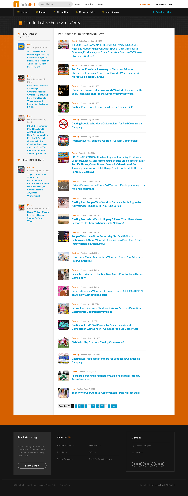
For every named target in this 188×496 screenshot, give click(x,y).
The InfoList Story (64, 445)
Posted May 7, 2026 (89, 321)
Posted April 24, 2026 (90, 355)
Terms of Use (65, 485)
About (78, 4)
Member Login (165, 4)
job (73, 389)
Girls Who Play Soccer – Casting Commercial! (98, 342)
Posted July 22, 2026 (90, 137)
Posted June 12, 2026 (90, 198)
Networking (62, 12)
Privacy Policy (51, 485)
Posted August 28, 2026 (38, 208)
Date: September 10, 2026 (36, 120)
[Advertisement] (159, 73)
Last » (114, 406)
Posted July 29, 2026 (90, 120)
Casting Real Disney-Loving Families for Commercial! (102, 107)
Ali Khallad (170, 485)
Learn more (31, 465)
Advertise (89, 4)
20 (97, 406)
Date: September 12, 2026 (36, 80)
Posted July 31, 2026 (90, 86)
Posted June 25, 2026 (90, 181)
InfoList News (112, 12)
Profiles (42, 12)
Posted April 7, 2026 (86, 389)
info (27, 4)
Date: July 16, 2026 (87, 153)
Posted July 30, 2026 (90, 103)
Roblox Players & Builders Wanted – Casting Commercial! (105, 140)
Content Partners (64, 459)
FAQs (91, 452)
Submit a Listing (163, 12)
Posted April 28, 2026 (90, 338)
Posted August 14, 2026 (38, 171)
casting (30, 167)
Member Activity (87, 12)
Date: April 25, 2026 (87, 372)
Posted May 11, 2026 (90, 304)
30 (102, 406)
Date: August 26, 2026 (37, 48)
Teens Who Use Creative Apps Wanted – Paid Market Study (106, 392)
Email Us (139, 452)
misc (29, 205)
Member (158, 485)
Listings (24, 12)
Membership (145, 4)
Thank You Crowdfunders (99, 459)
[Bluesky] (161, 464)
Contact (101, 4)
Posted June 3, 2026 (90, 253)
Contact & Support (143, 446)
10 (93, 406)
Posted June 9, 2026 (90, 215)
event (29, 44)
